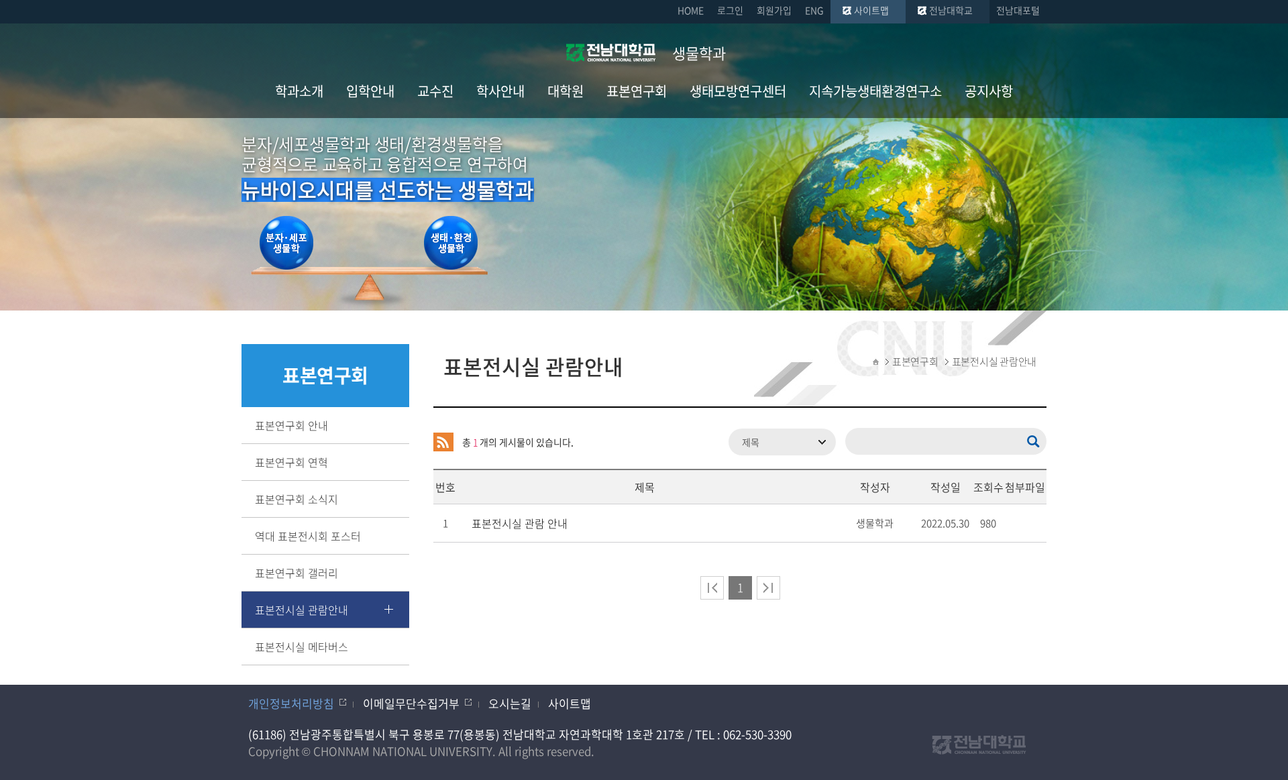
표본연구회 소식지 (296, 499)
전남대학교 (951, 10)
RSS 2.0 (443, 442)
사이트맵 (871, 10)
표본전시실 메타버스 (301, 646)
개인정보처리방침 (291, 703)
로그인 (730, 10)
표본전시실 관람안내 (301, 610)
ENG (814, 10)
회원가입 (774, 10)
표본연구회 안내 (291, 425)
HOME (691, 10)
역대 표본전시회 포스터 (308, 536)
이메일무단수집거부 (411, 703)
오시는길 (509, 703)
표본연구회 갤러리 (296, 573)
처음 (712, 588)
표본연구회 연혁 (291, 462)
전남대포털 (1018, 10)
